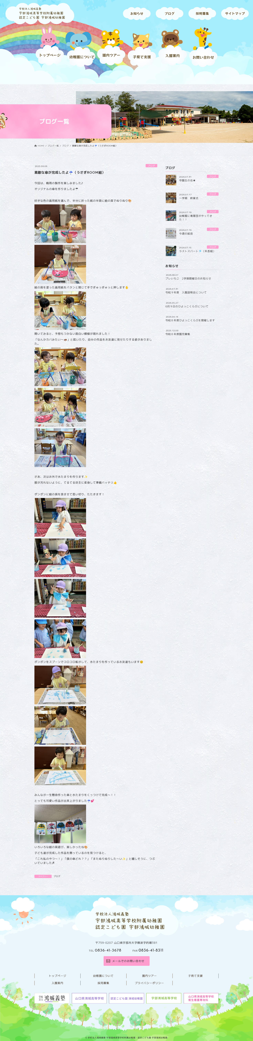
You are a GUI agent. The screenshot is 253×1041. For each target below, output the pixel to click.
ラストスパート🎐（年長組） (197, 251)
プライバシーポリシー (149, 983)
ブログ (151, 165)
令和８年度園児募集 (177, 334)
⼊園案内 (57, 983)
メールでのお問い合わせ (128, 961)
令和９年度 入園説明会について (186, 292)
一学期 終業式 (188, 198)
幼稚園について (103, 976)
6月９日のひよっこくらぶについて (186, 306)
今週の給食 (186, 233)
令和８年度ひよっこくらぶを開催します (190, 320)
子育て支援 (195, 976)
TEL (105, 951)
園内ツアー (149, 976)
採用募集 (103, 983)
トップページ (57, 976)
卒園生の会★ (187, 180)
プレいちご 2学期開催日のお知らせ (188, 278)
